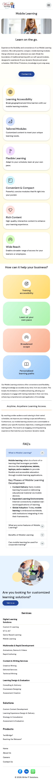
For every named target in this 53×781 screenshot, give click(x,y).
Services (26, 613)
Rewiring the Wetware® (12, 739)
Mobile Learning (9, 639)
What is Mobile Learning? (20, 452)
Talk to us (10, 603)
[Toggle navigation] (49, 5)
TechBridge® (8, 735)
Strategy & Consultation (13, 717)
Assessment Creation (11, 693)
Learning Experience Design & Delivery (19, 713)
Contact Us (26, 74)
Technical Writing (10, 673)
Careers (6, 757)
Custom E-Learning (11, 627)
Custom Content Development (15, 709)
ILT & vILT (6, 631)
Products (8, 729)
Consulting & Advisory (12, 685)
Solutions (8, 703)
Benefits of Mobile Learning (21, 535)
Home (5, 748)
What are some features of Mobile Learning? (24, 526)
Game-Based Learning (12, 635)
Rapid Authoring (9, 654)
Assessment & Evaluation (13, 721)
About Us (7, 753)
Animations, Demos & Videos (15, 650)
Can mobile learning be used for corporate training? (23, 543)
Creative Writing (10, 666)
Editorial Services (10, 669)
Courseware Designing (12, 689)
